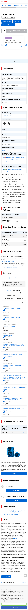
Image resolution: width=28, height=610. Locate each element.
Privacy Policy (8, 601)
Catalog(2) (20, 298)
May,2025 (6, 350)
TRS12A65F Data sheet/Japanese (12, 308)
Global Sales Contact (9, 261)
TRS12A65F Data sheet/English (11, 317)
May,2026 (6, 404)
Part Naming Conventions (11, 514)
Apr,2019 (6, 393)
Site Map (24, 582)
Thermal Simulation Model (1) (14, 293)
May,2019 (6, 312)
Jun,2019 (6, 321)
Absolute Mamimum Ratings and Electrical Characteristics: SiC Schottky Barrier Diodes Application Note (14, 377)
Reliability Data (7, 335)
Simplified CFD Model (9, 326)
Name (3, 302)
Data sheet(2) (16, 290)
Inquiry (13, 61)
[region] (14, 598)
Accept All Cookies (14, 607)
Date (23, 302)
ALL (4, 30)
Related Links (20, 61)
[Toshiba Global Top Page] (4, 1)
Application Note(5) (9, 298)
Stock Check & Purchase (10, 267)
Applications (7, 61)
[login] (25, 575)
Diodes (17, 5)
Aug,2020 (6, 383)
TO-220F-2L (7, 116)
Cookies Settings (14, 604)
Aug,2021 (6, 360)
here (16, 538)
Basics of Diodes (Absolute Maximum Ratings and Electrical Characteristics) (13, 344)
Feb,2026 (6, 414)
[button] (26, 1)
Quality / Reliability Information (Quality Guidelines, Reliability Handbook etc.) (14, 511)
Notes (26, 61)
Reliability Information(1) (13, 295)
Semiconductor (9, 5)
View (3, 150)
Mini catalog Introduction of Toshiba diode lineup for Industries (13, 398)
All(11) (9, 290)
